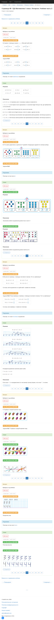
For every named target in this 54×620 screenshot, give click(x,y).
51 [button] (33, 23)
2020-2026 (6, 37)
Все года (6, 34)
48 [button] (24, 23)
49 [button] (27, 23)
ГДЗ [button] (10, 2)
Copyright (4, 607)
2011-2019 (12, 37)
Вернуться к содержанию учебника (11, 19)
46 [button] (17, 23)
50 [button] (30, 23)
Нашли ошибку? (6, 610)
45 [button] (14, 23)
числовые (15, 316)
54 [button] (42, 23)
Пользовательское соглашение (10, 602)
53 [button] (39, 23)
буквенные (16, 76)
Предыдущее (7, 15)
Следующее (47, 15)
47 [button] (20, 23)
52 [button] (36, 23)
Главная (4, 2)
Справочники (17, 2)
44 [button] (11, 23)
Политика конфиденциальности (10, 605)
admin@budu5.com (6, 613)
